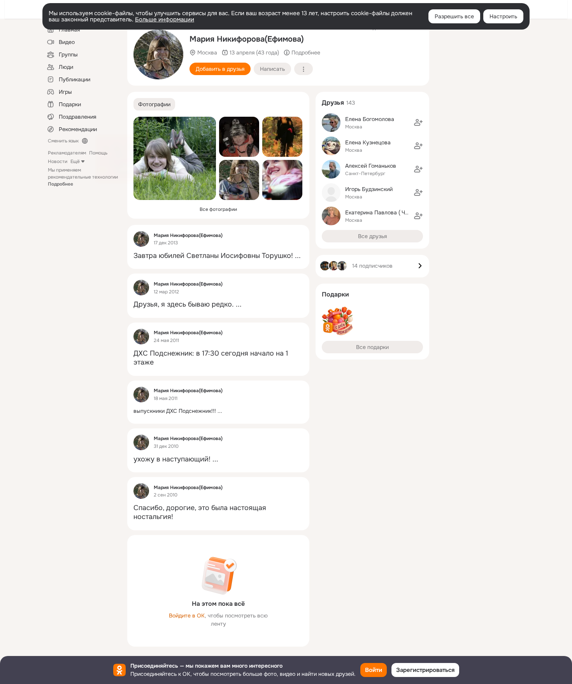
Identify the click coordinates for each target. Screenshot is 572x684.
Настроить (503, 16)
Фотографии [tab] (154, 104)
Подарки (335, 294)
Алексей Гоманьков (370, 165)
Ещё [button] (75, 161)
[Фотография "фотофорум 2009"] (282, 180)
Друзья (333, 102)
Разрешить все (454, 16)
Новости (57, 161)
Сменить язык (63, 141)
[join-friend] (418, 122)
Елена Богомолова (369, 119)
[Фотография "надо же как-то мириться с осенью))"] (282, 137)
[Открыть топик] (218, 255)
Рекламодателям (67, 153)
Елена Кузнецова (368, 142)
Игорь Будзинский (369, 189)
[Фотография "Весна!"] (158, 54)
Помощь (98, 153)
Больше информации (164, 19)
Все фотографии (218, 209)
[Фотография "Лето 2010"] (174, 158)
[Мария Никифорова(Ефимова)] (141, 239)
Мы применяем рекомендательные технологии (83, 177)
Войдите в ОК (187, 615)
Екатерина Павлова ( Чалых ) (383, 212)
